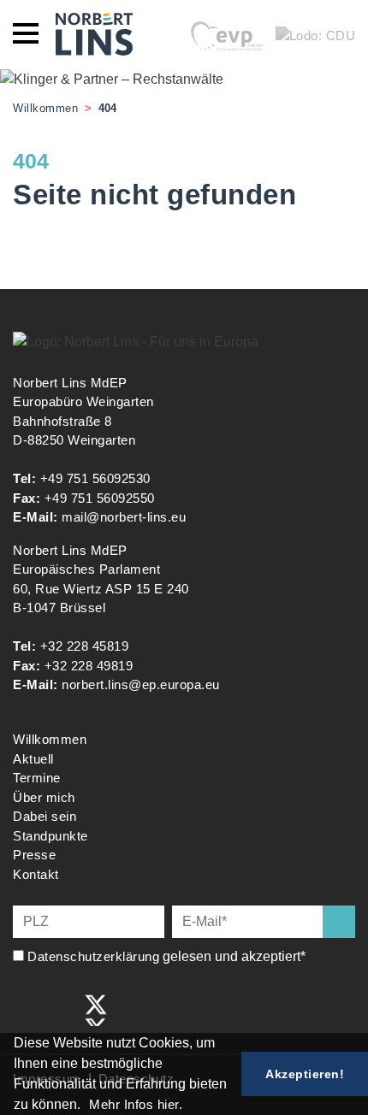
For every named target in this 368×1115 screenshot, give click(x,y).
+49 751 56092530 (95, 478)
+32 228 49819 (89, 665)
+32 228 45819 (84, 646)
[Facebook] (25, 1008)
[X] (96, 1008)
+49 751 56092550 (100, 498)
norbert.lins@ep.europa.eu (141, 684)
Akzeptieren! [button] (304, 1074)
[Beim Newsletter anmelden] (339, 922)
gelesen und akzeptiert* (168, 956)
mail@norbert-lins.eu (124, 517)
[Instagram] (61, 1008)
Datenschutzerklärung (93, 956)
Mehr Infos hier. (135, 1104)
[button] (86, 1106)
